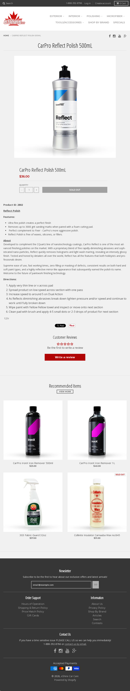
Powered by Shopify (65, 679)
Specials (119, 22)
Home (6, 36)
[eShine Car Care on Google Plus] (125, 35)
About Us (97, 603)
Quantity (23, 185)
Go (95, 584)
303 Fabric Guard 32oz (33, 535)
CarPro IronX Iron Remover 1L (97, 463)
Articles (97, 615)
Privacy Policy (97, 607)
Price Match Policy (33, 611)
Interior (74, 16)
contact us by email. (75, 644)
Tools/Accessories (69, 22)
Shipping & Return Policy (33, 607)
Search (97, 619)
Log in (87, 3)
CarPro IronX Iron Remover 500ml (33, 463)
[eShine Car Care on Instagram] (114, 35)
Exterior (56, 16)
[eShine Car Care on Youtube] (119, 35)
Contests (97, 623)
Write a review (65, 357)
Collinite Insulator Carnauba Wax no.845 (97, 535)
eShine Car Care (70, 676)
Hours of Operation (32, 603)
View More (65, 391)
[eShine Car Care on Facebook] (110, 35)
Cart (123, 3)
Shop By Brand (97, 611)
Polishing (93, 16)
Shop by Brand (98, 22)
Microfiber (114, 16)
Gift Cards (33, 615)
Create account (103, 3)
